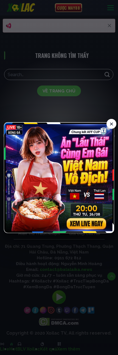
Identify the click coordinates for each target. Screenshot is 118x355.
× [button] (111, 123)
